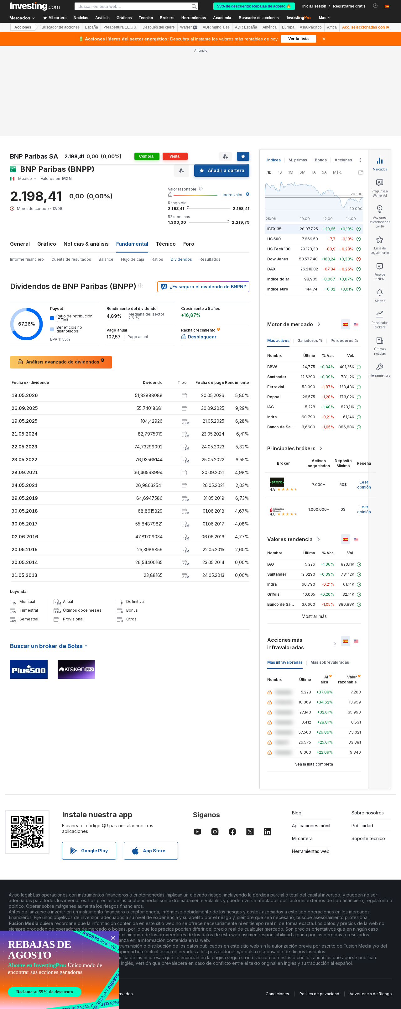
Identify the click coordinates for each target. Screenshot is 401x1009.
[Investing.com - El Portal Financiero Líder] (35, 6)
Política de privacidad (319, 993)
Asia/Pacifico (311, 27)
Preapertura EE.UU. (120, 27)
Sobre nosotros (368, 812)
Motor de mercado (290, 324)
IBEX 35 (274, 229)
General (20, 244)
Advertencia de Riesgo (371, 993)
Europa (288, 27)
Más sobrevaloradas (329, 662)
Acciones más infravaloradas (285, 644)
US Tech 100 (278, 249)
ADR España (246, 27)
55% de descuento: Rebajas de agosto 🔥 (254, 6)
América (270, 27)
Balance (106, 259)
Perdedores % (344, 340)
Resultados (210, 259)
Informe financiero (27, 259)
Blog (296, 812)
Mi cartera (302, 838)
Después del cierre (159, 27)
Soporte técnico (368, 838)
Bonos (321, 160)
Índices (274, 160)
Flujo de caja (132, 259)
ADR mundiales (216, 27)
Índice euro (277, 289)
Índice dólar (278, 279)
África (332, 27)
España (91, 27)
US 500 (274, 239)
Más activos (278, 340)
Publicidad (362, 825)
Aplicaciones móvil (311, 825)
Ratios (157, 259)
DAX (271, 269)
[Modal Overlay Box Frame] (59, 970)
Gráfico (46, 244)
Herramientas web (311, 851)
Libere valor (231, 194)
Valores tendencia (290, 539)
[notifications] (375, 6)
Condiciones (277, 993)
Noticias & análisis (86, 244)
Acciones (22, 27)
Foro (188, 244)
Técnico (166, 244)
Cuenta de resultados (71, 259)
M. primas (298, 160)
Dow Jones (277, 259)
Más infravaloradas (285, 662)
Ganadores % (310, 340)
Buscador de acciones (259, 18)
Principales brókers (291, 448)
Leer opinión (364, 484)
